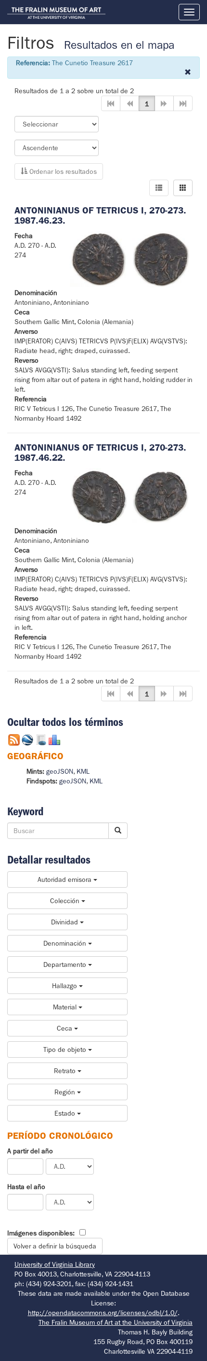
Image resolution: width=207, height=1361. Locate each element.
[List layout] (158, 188)
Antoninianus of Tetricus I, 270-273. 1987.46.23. (100, 215)
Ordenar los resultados (62, 171)
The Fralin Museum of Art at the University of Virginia (116, 1322)
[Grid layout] (183, 188)
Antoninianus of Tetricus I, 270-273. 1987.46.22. (100, 452)
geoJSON (59, 771)
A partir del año (30, 1151)
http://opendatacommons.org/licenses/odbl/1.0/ (103, 1312)
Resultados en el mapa (119, 45)
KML (83, 771)
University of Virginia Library (54, 1264)
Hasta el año (26, 1186)
